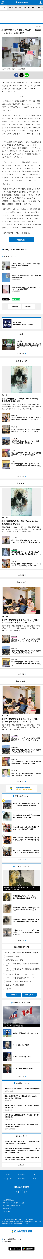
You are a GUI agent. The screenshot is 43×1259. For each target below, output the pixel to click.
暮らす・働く (32, 7)
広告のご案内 (7, 1211)
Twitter (24, 1192)
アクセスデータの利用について (12, 1206)
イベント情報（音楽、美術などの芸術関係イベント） (23, 964)
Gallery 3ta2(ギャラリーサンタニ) (16, 249)
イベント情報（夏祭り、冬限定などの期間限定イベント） (23, 970)
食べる (11, 7)
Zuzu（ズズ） (8, 256)
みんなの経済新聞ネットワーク (21, 1231)
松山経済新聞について (9, 1200)
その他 (8, 989)
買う (24, 7)
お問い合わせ (7, 1208)
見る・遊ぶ (18, 7)
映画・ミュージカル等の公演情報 (18, 981)
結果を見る (29, 994)
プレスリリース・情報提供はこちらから (14, 1203)
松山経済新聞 (21, 2)
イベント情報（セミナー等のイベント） (21, 974)
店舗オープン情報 (13, 956)
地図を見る (21, 240)
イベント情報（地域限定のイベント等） (21, 978)
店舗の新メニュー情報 (14, 960)
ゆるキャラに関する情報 (15, 985)
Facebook (18, 1192)
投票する (14, 994)
